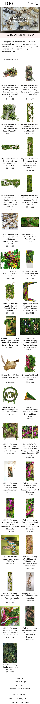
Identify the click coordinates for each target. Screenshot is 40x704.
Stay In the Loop (20, 695)
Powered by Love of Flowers (20, 702)
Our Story (20, 685)
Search (20, 678)
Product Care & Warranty (20, 689)
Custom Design (20, 682)
